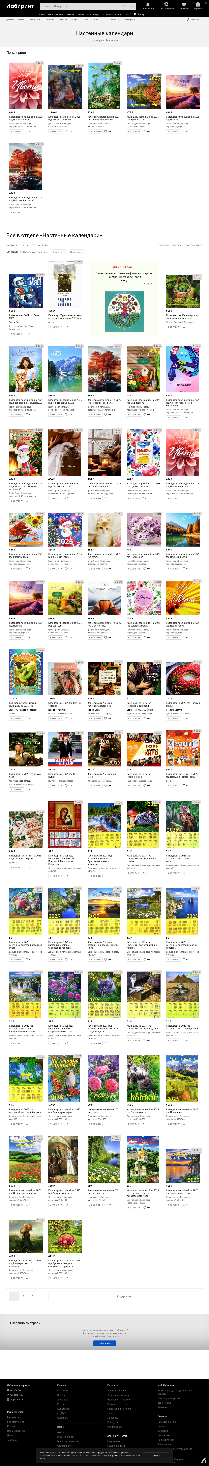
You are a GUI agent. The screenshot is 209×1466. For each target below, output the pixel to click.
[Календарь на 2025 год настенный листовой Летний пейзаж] (144, 933)
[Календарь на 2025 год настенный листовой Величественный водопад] (25, 1017)
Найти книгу (104, 1343)
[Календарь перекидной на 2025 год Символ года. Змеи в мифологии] (182, 391)
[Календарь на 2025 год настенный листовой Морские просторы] (182, 933)
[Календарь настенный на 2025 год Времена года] (144, 108)
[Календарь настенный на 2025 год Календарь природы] (64, 1101)
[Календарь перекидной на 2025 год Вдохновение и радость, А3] (25, 391)
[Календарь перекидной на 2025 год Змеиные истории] (65, 545)
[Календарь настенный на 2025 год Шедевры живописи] (104, 108)
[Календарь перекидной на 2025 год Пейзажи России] (183, 545)
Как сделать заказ (168, 1421)
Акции (60, 1432)
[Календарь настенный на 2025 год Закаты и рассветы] (183, 1182)
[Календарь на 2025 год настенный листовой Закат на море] (104, 933)
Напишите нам (166, 1439)
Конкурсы (112, 1422)
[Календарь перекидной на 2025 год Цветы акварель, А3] (143, 475)
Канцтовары (93, 14)
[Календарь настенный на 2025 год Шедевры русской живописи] (26, 1252)
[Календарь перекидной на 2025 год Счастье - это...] (104, 614)
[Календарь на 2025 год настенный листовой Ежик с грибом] (143, 847)
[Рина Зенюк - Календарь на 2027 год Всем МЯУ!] (26, 307)
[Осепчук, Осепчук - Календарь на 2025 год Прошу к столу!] (183, 694)
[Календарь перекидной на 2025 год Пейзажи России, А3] (25, 189)
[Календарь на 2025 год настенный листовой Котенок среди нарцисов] (104, 1017)
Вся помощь (164, 1444)
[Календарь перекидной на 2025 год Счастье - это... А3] (64, 475)
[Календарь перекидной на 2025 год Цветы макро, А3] (25, 108)
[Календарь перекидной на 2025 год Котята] (104, 545)
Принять (156, 1455)
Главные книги (65, 1436)
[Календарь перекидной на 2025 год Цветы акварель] (144, 614)
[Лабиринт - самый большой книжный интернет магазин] (21, 5)
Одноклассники (16, 1430)
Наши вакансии (116, 1445)
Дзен (10, 1435)
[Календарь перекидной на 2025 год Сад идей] (65, 614)
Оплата (161, 1426)
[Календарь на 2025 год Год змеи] (104, 765)
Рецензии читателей (118, 1399)
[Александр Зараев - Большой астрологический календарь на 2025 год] (26, 694)
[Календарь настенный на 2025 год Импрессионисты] (65, 108)
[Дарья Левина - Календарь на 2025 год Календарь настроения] (104, 694)
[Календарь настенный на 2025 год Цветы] (103, 1101)
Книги (42, 14)
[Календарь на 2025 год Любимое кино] (144, 765)
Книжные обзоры (117, 1404)
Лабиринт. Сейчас (117, 1390)
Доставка (163, 1430)
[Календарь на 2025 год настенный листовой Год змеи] (144, 1017)
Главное (69, 14)
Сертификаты (35, 20)
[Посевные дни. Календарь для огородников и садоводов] (183, 307)
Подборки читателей (119, 1408)
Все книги (63, 1390)
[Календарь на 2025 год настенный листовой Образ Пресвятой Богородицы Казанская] (64, 847)
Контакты (115, 20)
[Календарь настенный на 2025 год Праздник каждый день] (183, 765)
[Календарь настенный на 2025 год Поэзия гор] (182, 1101)
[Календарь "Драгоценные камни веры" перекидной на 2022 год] (64, 307)
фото (39, 63)
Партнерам (113, 1441)
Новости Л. (113, 1417)
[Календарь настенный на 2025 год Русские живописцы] (63, 1182)
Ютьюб (11, 1426)
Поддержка (129, 20)
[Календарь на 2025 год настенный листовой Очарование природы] (64, 933)
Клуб (128, 14)
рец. (197, 275)
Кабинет (162, 1407)
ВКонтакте (13, 1417)
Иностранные (55, 14)
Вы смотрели (165, 1402)
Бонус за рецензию (68, 1441)
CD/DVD (61, 1413)
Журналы (62, 1399)
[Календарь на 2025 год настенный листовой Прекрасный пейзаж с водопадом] (104, 847)
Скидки (74, 20)
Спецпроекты (114, 1426)
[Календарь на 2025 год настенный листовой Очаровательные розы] (64, 1017)
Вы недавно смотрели (23, 1323)
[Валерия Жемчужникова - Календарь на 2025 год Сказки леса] (26, 765)
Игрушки (107, 14)
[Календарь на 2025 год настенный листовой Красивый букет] (25, 933)
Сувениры (62, 1417)
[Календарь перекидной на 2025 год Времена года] (26, 545)
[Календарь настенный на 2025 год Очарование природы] (25, 1182)
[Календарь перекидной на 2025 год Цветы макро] (183, 614)
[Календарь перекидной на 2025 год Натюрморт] (144, 545)
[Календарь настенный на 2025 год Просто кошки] (143, 1101)
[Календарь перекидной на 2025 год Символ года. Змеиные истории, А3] (25, 475)
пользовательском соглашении (85, 1455)
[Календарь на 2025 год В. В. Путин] (65, 765)
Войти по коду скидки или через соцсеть (176, 1392)
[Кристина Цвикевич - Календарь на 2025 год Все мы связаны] (65, 694)
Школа (80, 14)
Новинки (63, 20)
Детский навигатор (118, 1395)
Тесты (110, 1413)
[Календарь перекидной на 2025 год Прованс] (183, 108)
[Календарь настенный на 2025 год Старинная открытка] (26, 847)
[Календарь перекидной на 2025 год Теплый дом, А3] (104, 475)
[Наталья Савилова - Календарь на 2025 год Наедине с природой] (144, 694)
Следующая (124, 1296)
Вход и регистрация (169, 1398)
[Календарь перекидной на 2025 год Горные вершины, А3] (65, 391)
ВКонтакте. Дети (16, 1421)
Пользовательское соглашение (175, 1448)
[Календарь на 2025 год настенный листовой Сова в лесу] (182, 847)
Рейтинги (50, 20)
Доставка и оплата (15, 20)
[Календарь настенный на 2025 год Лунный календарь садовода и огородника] (65, 1252)
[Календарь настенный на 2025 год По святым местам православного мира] (143, 1182)
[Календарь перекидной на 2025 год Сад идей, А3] (143, 391)
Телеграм (12, 1440)
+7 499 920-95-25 (90, 20)
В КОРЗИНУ (17, 131)
